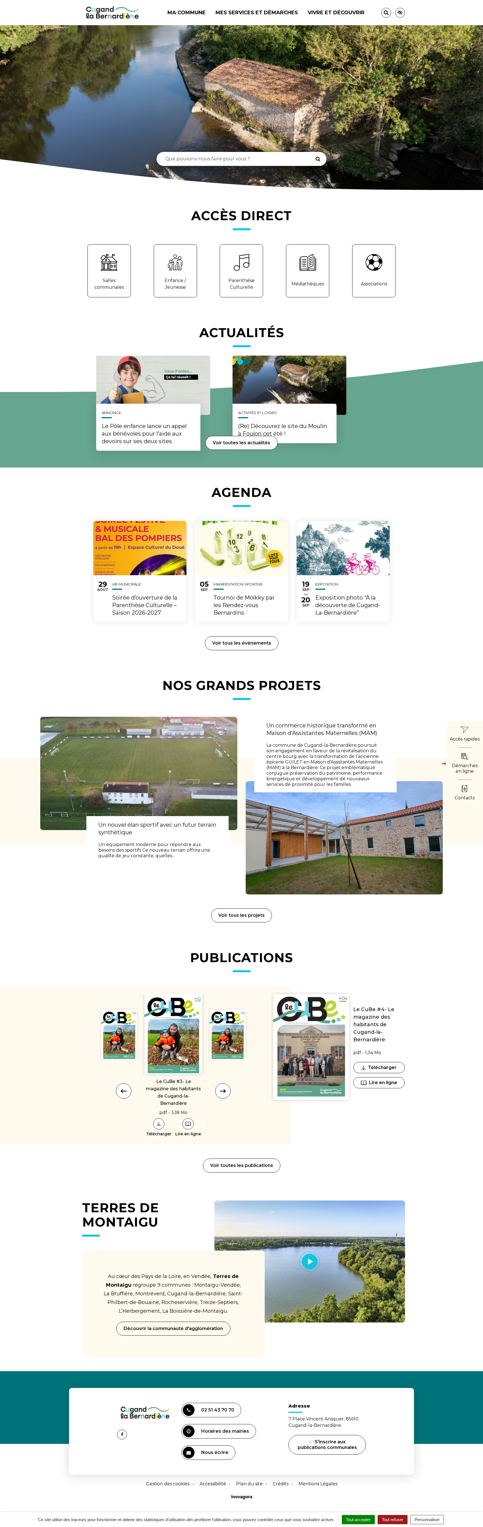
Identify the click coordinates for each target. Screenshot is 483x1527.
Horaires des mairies (225, 1431)
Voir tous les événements (241, 643)
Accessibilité (213, 1483)
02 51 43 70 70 (217, 1410)
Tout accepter (358, 1519)
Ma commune (186, 13)
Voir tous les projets (241, 915)
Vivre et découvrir (336, 13)
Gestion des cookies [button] (168, 1483)
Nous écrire (215, 1455)
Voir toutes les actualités (241, 442)
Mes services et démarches (257, 13)
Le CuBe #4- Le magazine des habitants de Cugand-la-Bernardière (373, 1024)
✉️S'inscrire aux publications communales (327, 1444)
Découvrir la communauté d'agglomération (173, 1328)
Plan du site (249, 1483)
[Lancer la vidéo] (309, 1261)
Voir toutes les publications (241, 1165)
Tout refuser (392, 1519)
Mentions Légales (318, 1483)
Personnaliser (427, 1519)
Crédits (280, 1483)
